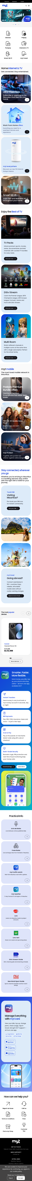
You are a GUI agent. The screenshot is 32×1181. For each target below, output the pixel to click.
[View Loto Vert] (27, 946)
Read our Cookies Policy (16, 1175)
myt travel (24, 58)
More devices (15, 661)
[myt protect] (27, 457)
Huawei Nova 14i (10, 646)
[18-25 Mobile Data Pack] (27, 427)
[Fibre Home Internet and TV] (27, 99)
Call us (24, 1108)
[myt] (4, 5)
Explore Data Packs (14, 596)
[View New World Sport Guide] (27, 989)
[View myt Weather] (27, 902)
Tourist (22, 1)
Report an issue (8, 1108)
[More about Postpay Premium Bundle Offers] (27, 397)
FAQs (24, 1119)
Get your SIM (12, 508)
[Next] (28, 613)
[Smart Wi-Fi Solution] (27, 201)
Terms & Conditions (8, 1119)
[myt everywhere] (27, 171)
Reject (11, 1178)
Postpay (8, 48)
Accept (20, 1178)
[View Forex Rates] (27, 858)
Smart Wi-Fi (8, 58)
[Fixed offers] (27, 132)
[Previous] (23, 613)
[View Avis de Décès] (27, 836)
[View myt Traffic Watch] (27, 880)
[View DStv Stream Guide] (27, 967)
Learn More (21, 766)
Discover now (9, 258)
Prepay (24, 38)
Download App (7, 766)
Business (14, 1)
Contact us (16, 1154)
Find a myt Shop (8, 1131)
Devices (8, 38)
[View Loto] (27, 924)
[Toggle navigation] (29, 5)
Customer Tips (24, 1130)
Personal (7, 1)
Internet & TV (24, 48)
